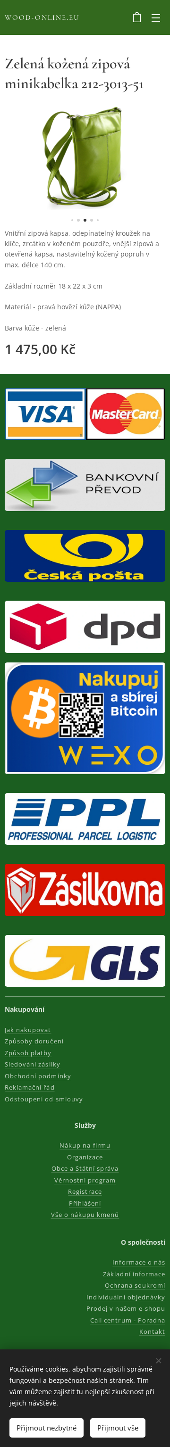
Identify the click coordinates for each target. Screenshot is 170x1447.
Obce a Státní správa (85, 1168)
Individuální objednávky (125, 1297)
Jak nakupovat (28, 1029)
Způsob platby (28, 1053)
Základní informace (134, 1274)
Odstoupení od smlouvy (44, 1099)
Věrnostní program (85, 1180)
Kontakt (152, 1331)
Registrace (85, 1191)
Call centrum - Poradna (127, 1320)
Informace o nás (138, 1262)
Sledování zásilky (32, 1064)
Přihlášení (85, 1203)
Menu (155, 17)
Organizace (85, 1157)
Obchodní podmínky (38, 1076)
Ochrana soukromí (135, 1285)
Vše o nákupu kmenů (85, 1214)
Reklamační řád (30, 1087)
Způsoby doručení (34, 1041)
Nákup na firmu (85, 1145)
